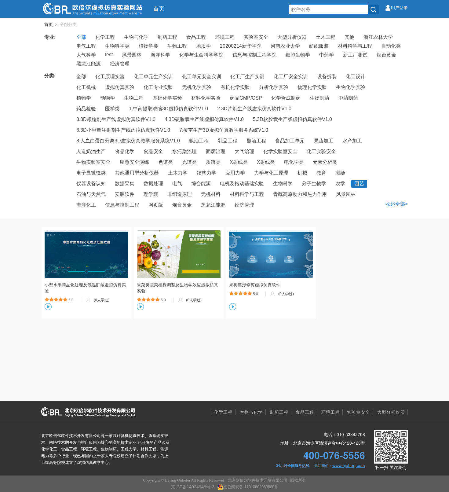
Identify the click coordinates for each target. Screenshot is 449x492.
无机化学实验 (196, 87)
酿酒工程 (256, 140)
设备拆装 (327, 76)
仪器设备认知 (91, 183)
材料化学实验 (206, 98)
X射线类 (239, 162)
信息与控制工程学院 (254, 54)
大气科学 (86, 54)
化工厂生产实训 (247, 76)
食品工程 (196, 37)
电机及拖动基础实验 (242, 183)
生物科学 (283, 183)
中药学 (326, 54)
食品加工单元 (290, 140)
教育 (321, 172)
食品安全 (153, 151)
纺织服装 (319, 46)
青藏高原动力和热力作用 (300, 194)
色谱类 (165, 162)
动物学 (107, 98)
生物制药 (319, 98)
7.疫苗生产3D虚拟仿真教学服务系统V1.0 (223, 130)
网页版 (155, 204)
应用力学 (235, 172)
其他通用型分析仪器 (137, 172)
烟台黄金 (386, 54)
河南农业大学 (285, 46)
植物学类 (148, 46)
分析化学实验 (273, 87)
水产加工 (352, 140)
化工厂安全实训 (291, 76)
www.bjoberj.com (348, 465)
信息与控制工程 (122, 204)
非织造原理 (179, 194)
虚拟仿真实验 (119, 87)
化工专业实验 (158, 87)
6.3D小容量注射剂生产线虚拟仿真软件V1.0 (123, 130)
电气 (177, 183)
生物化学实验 (350, 87)
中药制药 (348, 98)
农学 (340, 183)
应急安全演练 (134, 162)
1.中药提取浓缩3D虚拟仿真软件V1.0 (168, 108)
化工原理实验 (110, 76)
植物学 (83, 98)
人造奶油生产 (91, 151)
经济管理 (120, 63)
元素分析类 (325, 162)
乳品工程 (227, 140)
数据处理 (153, 183)
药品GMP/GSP (246, 98)
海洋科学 (160, 54)
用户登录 (399, 7)
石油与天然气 (91, 194)
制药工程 (167, 37)
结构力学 (206, 172)
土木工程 (325, 37)
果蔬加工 (323, 140)
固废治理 (215, 151)
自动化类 (391, 46)
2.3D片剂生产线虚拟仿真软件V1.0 (254, 108)
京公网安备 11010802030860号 (250, 487)
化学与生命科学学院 (201, 54)
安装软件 (124, 194)
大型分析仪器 (292, 37)
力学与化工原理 (271, 172)
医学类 (112, 108)
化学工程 (105, 37)
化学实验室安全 (280, 151)
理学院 (151, 194)
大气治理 (244, 151)
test (109, 54)
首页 (158, 9)
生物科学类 (117, 46)
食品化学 (124, 151)
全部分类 (68, 24)
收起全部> (396, 204)
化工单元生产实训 (153, 76)
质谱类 (213, 162)
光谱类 (189, 162)
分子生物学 (314, 183)
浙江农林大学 (378, 37)
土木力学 (178, 172)
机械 (302, 172)
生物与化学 (136, 37)
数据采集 (124, 183)
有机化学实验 (235, 87)
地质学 (203, 46)
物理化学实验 (312, 87)
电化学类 (294, 162)
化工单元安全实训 (201, 76)
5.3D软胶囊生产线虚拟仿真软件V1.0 (292, 119)
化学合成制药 (286, 98)
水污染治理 (184, 151)
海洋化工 (86, 204)
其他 (349, 37)
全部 (81, 37)
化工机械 (86, 87)
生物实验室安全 (93, 162)
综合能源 (201, 183)
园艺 (359, 183)
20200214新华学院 (240, 46)
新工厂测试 (355, 54)
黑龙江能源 (88, 63)
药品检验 (86, 108)
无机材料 (211, 194)
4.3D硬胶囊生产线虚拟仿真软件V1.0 (204, 119)
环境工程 (225, 37)
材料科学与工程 (355, 46)
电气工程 (86, 46)
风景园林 (131, 54)
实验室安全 (256, 37)
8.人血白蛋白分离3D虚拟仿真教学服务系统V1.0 (128, 140)
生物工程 (177, 46)
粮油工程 (199, 140)
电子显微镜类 (91, 172)
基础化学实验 (167, 98)
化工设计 (355, 76)
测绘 (340, 172)
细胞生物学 (298, 54)
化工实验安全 (321, 151)
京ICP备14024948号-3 (192, 486)
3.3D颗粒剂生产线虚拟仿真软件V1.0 (115, 119)
